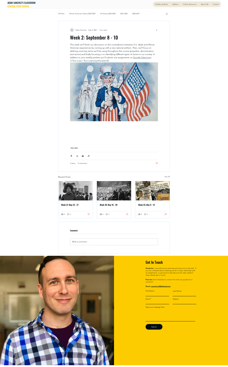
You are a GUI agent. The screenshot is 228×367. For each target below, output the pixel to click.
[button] (167, 14)
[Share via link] (89, 156)
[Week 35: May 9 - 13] (152, 190)
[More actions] (156, 30)
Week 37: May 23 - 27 (69, 204)
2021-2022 (124, 14)
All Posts (61, 14)
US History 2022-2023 (108, 14)
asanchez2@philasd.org (160, 286)
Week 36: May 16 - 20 (108, 204)
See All (167, 177)
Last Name (177, 291)
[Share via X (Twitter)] (77, 156)
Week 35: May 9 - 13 (146, 204)
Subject (176, 299)
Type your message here (155, 307)
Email (148, 299)
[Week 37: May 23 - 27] (75, 190)
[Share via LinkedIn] (83, 156)
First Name (150, 291)
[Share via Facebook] (71, 156)
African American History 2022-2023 (82, 14)
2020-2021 (136, 14)
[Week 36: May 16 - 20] (114, 190)
